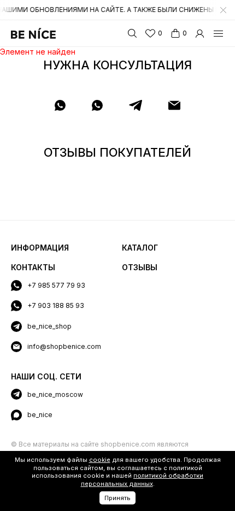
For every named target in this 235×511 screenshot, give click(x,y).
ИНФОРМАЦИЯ (40, 247)
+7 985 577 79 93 (56, 285)
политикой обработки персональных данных (142, 480)
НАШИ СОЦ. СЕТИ (46, 376)
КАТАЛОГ (140, 247)
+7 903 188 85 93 (55, 305)
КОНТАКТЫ (33, 267)
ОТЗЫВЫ (139, 267)
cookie (99, 460)
